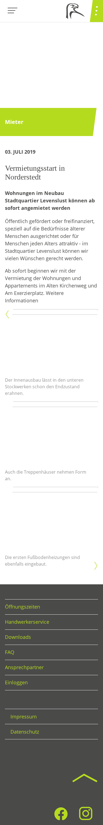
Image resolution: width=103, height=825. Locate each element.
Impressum (23, 716)
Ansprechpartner (24, 667)
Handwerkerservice (27, 621)
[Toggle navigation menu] (12, 11)
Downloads (18, 637)
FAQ (9, 652)
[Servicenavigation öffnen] (96, 11)
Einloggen (16, 682)
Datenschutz (24, 731)
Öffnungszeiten (22, 606)
